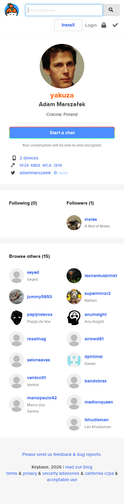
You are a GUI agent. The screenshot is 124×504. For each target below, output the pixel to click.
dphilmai (94, 356)
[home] (12, 8)
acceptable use (62, 479)
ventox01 (36, 377)
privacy (30, 473)
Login (91, 25)
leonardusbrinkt (101, 275)
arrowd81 (94, 338)
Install (68, 24)
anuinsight (96, 314)
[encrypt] (103, 25)
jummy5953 (39, 296)
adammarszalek (35, 172)
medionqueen (99, 402)
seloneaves (38, 360)
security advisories (60, 473)
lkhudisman (97, 419)
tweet (62, 173)
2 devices (29, 158)
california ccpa (99, 473)
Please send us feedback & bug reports (61, 454)
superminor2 (98, 293)
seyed (33, 272)
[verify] (115, 25)
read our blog (78, 467)
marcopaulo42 (42, 397)
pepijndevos (39, 314)
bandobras (96, 381)
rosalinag (36, 338)
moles (91, 219)
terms (11, 473)
